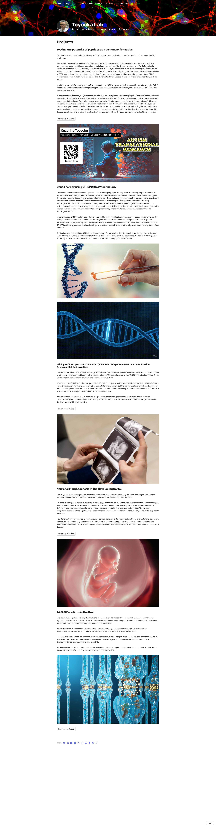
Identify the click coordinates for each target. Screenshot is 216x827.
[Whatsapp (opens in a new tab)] (82, 743)
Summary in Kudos (66, 119)
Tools (210, 823)
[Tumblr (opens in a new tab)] (89, 743)
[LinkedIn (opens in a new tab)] (68, 743)
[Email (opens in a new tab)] (71, 743)
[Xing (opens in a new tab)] (96, 743)
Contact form (122, 3)
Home (60, 3)
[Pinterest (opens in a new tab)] (78, 743)
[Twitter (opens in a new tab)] (64, 743)
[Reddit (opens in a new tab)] (86, 743)
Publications (87, 3)
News (111, 3)
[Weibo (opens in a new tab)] (93, 743)
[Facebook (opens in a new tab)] (75, 743)
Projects (69, 3)
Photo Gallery (101, 3)
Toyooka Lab (87, 24)
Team (77, 3)
